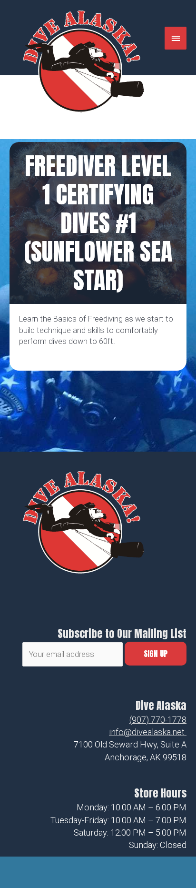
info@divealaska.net (147, 732)
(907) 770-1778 (157, 720)
